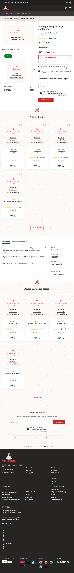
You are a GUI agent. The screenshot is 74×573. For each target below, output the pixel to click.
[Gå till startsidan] (5, 8)
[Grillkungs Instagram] (12, 531)
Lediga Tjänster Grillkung (58, 492)
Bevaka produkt (46, 100)
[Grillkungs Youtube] (12, 539)
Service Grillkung (7, 497)
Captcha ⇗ (62, 95)
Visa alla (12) (37, 398)
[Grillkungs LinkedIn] (12, 547)
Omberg (27, 494)
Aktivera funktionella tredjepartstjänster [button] (16, 75)
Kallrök (53, 494)
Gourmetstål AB (56, 264)
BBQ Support (29, 499)
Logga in (53, 481)
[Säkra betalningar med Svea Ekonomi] (4, 561)
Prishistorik (44, 47)
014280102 (29, 470)
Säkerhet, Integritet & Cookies (11, 499)
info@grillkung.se (31, 473)
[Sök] (4, 13)
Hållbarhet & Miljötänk (57, 486)
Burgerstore (28, 497)
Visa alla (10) (37, 228)
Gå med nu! (59, 422)
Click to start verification (54, 93)
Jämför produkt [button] (58, 274)
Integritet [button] (53, 497)
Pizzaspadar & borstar (27, 18)
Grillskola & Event (56, 489)
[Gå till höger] (34, 69)
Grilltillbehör (5, 18)
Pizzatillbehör (15, 18)
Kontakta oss (6, 490)
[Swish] (9, 562)
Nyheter (53, 484)
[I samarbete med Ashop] (63, 562)
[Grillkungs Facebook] (12, 535)
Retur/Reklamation (56, 499)
